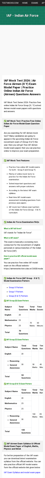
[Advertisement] (22, 52)
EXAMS (34, 3)
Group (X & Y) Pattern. (18, 296)
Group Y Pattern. (16, 292)
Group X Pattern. (16, 287)
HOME (25, 3)
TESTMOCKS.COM (10, 3)
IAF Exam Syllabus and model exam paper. (22, 472)
